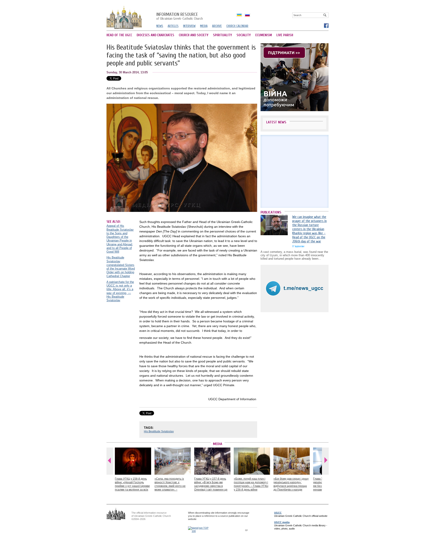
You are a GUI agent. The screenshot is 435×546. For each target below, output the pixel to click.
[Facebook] (326, 25)
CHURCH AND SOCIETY (193, 35)
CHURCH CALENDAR (237, 26)
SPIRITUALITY (222, 35)
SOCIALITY (244, 35)
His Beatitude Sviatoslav (159, 431)
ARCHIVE (217, 26)
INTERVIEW (189, 26)
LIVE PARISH (284, 35)
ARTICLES (173, 26)
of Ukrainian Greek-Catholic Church (179, 16)
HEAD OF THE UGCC (119, 35)
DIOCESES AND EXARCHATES (155, 35)
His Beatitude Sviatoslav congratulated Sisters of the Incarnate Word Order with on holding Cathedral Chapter (120, 267)
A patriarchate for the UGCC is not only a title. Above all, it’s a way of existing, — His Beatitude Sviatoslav (120, 291)
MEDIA (204, 26)
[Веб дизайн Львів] (247, 530)
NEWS (159, 26)
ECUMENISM (263, 35)
